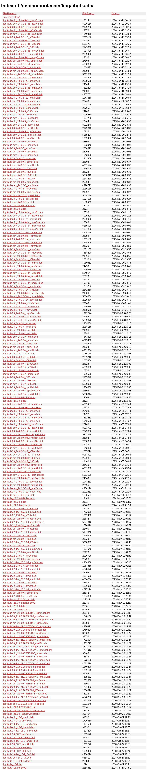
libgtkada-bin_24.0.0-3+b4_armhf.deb (22, 246)
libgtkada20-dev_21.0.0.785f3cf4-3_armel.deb (26, 660)
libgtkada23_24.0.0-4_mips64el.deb (21, 313)
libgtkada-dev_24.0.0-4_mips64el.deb (22, 320)
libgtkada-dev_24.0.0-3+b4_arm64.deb (22, 263)
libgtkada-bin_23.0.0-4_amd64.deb (21, 552)
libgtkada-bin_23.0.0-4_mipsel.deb (20, 529)
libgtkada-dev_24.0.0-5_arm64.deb (21, 165)
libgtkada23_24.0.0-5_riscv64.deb (20, 128)
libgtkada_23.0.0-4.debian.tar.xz (19, 603)
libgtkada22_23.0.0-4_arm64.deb (20, 596)
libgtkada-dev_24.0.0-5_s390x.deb (20, 118)
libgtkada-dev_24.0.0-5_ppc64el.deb (21, 195)
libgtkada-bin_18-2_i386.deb (17, 747)
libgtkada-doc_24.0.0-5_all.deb (19, 202)
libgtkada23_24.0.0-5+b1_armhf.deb (21, 81)
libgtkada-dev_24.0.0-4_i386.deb (20, 384)
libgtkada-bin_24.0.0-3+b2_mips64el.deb (24, 438)
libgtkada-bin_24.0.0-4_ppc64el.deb (21, 390)
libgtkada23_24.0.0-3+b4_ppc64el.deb (22, 300)
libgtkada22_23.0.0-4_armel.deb (19, 576)
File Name (8, 13)
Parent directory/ (11, 17)
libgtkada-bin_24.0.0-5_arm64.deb (20, 162)
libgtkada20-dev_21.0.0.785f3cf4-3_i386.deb (26, 687)
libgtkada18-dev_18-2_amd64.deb (20, 741)
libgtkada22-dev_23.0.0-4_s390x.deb (22, 512)
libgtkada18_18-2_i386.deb (17, 751)
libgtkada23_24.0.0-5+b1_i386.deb (21, 47)
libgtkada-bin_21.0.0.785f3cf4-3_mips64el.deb (26, 613)
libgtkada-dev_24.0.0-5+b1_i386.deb (21, 44)
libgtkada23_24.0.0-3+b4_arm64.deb (22, 269)
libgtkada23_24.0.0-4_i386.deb (19, 377)
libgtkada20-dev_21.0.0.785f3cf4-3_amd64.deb (27, 640)
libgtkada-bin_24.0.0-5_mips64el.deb (22, 131)
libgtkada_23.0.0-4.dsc (14, 606)
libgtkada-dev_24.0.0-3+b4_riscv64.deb (23, 215)
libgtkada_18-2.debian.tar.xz (17, 761)
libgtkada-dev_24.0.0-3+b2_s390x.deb (22, 448)
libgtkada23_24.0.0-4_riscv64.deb (20, 310)
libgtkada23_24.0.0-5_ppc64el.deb (20, 199)
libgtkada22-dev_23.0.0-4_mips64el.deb (23, 522)
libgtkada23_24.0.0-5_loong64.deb (21, 108)
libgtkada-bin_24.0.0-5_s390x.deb (20, 111)
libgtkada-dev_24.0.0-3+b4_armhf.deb (22, 242)
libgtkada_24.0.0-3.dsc (14, 502)
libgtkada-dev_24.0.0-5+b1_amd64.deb (23, 64)
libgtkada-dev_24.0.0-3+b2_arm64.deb (22, 468)
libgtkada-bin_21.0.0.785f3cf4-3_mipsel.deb (25, 623)
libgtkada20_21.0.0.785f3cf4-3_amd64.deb (25, 643)
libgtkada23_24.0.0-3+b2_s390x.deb (21, 451)
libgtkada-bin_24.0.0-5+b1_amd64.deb (22, 61)
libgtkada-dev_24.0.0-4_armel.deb (20, 337)
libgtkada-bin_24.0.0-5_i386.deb (19, 172)
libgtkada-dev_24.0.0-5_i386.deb (20, 175)
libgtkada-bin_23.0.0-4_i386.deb (19, 539)
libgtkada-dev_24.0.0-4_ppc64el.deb (21, 394)
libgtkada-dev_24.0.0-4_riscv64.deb (21, 306)
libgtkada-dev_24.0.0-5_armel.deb (20, 155)
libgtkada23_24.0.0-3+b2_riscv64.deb (22, 431)
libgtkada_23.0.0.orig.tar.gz (16, 609)
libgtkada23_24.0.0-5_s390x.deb (19, 114)
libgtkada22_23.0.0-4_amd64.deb (20, 556)
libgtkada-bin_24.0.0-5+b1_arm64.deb (22, 91)
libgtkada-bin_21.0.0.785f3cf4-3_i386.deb (24, 683)
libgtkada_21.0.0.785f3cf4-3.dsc (19, 707)
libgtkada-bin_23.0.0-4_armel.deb (20, 572)
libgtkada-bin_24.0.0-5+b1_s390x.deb (22, 30)
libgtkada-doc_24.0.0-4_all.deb (19, 353)
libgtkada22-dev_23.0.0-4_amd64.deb (22, 549)
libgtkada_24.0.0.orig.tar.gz (16, 505)
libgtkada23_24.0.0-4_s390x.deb (19, 360)
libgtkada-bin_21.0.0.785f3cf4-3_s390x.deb (25, 693)
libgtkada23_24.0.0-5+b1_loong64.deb (22, 54)
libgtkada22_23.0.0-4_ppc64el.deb (20, 566)
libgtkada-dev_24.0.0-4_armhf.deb (20, 340)
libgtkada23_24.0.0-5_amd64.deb (20, 188)
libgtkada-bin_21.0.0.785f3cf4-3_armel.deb (25, 653)
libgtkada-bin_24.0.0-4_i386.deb (19, 380)
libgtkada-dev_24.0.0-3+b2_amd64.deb (23, 488)
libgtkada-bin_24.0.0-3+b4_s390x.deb (22, 256)
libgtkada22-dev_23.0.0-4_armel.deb (21, 569)
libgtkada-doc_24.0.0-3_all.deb (19, 495)
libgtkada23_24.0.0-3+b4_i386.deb (21, 290)
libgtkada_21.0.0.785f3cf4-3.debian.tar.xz (24, 710)
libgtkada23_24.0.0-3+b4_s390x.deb (21, 259)
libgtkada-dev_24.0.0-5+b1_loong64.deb (23, 51)
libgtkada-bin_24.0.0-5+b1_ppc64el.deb (23, 71)
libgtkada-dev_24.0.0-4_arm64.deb (21, 350)
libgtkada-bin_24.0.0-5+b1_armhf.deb (22, 84)
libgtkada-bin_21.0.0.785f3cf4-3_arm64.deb (25, 673)
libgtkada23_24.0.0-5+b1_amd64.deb (22, 67)
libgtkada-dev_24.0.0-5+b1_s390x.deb (22, 34)
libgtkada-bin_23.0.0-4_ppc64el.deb (21, 559)
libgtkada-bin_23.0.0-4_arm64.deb (20, 593)
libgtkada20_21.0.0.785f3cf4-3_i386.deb (23, 690)
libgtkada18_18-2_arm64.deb (18, 734)
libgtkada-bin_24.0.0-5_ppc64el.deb (21, 192)
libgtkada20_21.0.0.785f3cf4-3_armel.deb (24, 667)
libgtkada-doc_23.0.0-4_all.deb (19, 599)
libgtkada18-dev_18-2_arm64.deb (20, 730)
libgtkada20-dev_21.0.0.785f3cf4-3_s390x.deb (26, 697)
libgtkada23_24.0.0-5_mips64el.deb (21, 138)
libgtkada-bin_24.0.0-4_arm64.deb (20, 347)
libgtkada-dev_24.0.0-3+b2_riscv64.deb (23, 428)
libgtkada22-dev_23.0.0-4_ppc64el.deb (23, 562)
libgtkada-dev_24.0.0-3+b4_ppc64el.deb (23, 296)
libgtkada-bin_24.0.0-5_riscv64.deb (21, 121)
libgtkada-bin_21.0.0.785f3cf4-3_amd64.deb (25, 633)
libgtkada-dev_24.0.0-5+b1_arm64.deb (22, 94)
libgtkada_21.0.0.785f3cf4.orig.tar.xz (21, 714)
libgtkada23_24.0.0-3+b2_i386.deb (21, 461)
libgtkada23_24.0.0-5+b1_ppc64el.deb (22, 77)
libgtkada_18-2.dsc (12, 764)
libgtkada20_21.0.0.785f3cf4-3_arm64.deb (24, 680)
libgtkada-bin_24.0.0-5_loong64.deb (21, 101)
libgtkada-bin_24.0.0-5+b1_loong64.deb (23, 57)
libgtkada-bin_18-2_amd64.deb (19, 737)
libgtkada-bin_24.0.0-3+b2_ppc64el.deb (23, 478)
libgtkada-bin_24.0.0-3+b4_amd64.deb (22, 276)
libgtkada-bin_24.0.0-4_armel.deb (20, 330)
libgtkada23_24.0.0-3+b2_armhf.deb (21, 411)
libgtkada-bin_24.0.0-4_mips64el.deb (22, 316)
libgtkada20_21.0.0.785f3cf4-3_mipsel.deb (24, 630)
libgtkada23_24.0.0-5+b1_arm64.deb (22, 98)
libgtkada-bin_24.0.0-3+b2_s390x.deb (22, 444)
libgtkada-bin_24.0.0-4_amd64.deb (21, 370)
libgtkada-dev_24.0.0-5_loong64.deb (21, 104)
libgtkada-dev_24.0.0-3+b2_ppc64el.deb (23, 475)
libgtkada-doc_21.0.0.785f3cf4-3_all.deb (23, 704)
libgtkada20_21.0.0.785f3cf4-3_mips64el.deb (26, 616)
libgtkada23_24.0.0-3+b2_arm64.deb (22, 471)
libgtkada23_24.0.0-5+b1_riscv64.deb (22, 27)
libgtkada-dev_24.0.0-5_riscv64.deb (21, 125)
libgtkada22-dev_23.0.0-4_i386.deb (21, 542)
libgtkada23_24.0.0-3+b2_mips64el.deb (23, 441)
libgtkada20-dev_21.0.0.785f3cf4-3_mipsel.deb (27, 626)
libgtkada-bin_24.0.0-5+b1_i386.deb (21, 40)
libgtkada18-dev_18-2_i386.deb (19, 754)
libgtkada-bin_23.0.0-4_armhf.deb (20, 582)
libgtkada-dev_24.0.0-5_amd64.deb (21, 185)
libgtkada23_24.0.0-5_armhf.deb (19, 148)
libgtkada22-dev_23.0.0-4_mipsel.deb (22, 532)
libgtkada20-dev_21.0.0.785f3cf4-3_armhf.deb (26, 663)
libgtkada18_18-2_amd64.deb (18, 744)
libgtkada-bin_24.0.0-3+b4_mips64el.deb (24, 222)
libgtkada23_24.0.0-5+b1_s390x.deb (21, 37)
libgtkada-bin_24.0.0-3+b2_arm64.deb (22, 465)
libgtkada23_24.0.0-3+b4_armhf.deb (21, 249)
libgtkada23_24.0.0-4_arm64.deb (20, 343)
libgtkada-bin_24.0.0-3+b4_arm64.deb (22, 266)
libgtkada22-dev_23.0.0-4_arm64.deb (22, 589)
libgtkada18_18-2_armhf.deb (17, 720)
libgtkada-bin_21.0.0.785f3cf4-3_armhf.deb (25, 656)
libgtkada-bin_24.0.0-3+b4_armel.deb (22, 236)
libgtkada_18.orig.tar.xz (14, 767)
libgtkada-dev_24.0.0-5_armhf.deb (20, 145)
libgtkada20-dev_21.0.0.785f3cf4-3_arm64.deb (27, 677)
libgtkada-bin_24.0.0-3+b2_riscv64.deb (23, 424)
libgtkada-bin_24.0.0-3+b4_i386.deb (21, 279)
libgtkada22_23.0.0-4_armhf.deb (19, 586)
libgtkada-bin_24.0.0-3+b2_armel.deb (22, 414)
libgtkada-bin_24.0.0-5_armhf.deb (20, 141)
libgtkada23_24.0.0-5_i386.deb (19, 178)
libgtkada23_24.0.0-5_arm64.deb (20, 168)
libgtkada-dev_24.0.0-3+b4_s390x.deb (22, 252)
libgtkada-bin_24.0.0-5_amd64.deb (21, 182)
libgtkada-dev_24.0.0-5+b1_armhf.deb (22, 88)
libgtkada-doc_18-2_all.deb (17, 757)
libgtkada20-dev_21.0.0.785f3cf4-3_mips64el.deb (28, 619)
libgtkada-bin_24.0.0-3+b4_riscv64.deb (23, 212)
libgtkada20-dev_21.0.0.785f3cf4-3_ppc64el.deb (27, 650)
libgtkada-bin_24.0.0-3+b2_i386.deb (21, 458)
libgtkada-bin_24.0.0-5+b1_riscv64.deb (23, 20)
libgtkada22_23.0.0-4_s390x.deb (19, 515)
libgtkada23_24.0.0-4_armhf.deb (19, 327)
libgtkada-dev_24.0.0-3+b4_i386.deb (21, 273)
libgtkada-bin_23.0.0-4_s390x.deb (20, 508)
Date (113, 13)
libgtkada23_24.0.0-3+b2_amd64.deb (22, 491)
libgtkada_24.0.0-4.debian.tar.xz (19, 397)
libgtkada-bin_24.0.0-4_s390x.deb (20, 364)
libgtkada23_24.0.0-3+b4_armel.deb (21, 239)
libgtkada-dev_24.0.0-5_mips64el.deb (22, 135)
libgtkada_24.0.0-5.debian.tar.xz (19, 205)
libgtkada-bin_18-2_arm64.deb (18, 727)
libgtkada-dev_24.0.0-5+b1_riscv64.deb (23, 24)
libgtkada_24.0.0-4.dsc (14, 401)
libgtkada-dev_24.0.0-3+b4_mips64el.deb (24, 225)
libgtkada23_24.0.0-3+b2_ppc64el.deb (22, 481)
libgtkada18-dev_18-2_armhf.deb (20, 724)
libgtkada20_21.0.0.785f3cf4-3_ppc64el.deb (25, 646)
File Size (86, 13)
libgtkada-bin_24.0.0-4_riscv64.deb (21, 303)
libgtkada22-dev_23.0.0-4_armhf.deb (21, 579)
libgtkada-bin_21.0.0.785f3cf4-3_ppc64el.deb (26, 636)
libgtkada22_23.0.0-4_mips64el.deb (21, 525)
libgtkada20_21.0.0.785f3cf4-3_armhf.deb (24, 670)
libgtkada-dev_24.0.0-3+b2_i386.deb (21, 454)
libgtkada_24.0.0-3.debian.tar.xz (19, 498)
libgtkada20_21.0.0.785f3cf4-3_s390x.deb (24, 700)
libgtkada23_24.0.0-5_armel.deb (19, 158)
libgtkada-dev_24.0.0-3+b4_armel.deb (22, 232)
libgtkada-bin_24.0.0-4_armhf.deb (20, 333)
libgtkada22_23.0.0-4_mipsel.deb (20, 535)
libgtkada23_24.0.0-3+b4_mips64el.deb (23, 229)
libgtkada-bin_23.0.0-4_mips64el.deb (22, 518)
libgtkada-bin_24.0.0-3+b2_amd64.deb (22, 485)
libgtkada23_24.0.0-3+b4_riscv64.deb (22, 219)
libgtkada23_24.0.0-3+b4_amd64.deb (22, 286)
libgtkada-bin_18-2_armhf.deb (18, 717)
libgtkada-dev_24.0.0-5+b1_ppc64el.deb (23, 74)
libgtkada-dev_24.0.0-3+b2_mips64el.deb (24, 434)
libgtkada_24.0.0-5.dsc (14, 209)
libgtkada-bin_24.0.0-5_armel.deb (20, 151)
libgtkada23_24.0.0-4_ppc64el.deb (20, 387)
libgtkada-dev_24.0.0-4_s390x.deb (20, 367)
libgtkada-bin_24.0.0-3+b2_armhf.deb (22, 407)
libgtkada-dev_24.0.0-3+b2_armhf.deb (22, 404)
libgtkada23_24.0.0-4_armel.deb (19, 323)
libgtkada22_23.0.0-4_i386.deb (19, 545)
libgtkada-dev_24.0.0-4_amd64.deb (21, 374)
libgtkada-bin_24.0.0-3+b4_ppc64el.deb (23, 293)
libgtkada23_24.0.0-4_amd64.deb (20, 357)
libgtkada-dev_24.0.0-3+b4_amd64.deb (23, 283)
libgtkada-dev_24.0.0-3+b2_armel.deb (22, 417)
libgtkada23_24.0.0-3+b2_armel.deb (21, 421)
